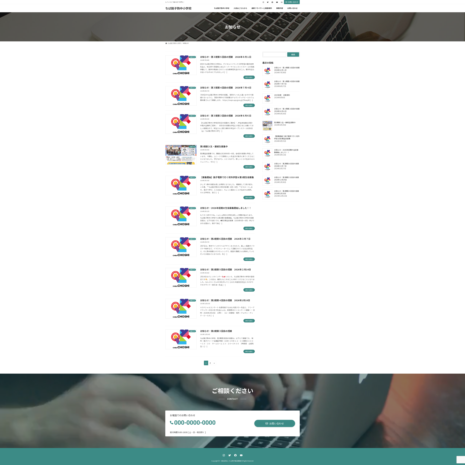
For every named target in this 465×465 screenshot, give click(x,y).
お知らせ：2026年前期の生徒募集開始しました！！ (225, 207)
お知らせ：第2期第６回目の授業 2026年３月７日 (225, 238)
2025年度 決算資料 (282, 95)
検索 (293, 54)
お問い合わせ (293, 2)
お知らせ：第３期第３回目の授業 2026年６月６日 (225, 115)
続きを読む (249, 77)
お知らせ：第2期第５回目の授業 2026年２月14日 (225, 269)
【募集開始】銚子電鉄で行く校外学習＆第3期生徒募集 (227, 177)
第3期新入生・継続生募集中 (214, 146)
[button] (274, 423)
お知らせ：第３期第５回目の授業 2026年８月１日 (225, 56)
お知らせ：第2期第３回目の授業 (216, 330)
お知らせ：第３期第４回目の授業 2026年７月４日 (225, 87)
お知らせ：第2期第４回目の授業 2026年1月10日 (225, 300)
